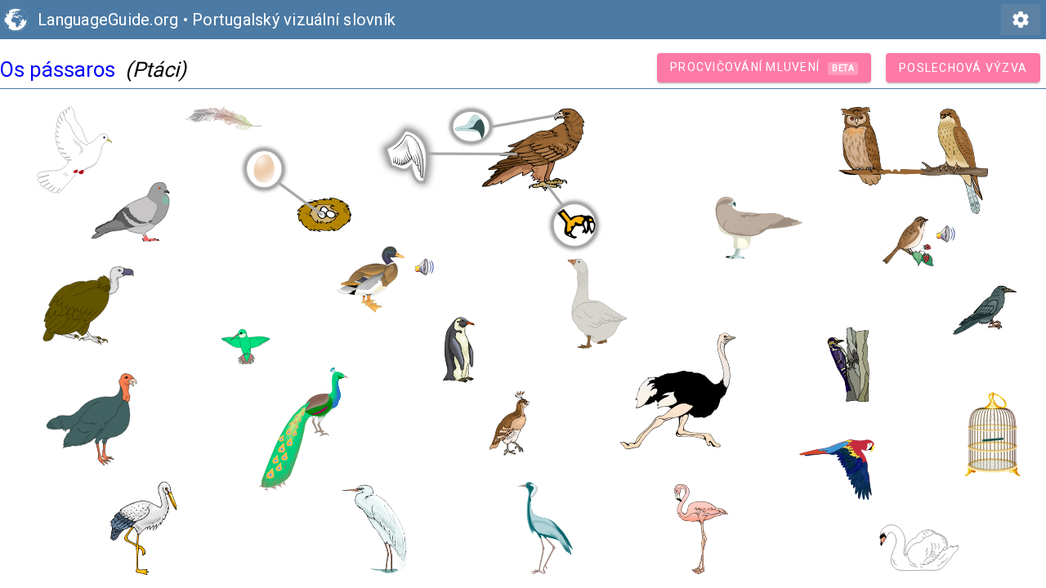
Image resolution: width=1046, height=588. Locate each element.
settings (1020, 19)
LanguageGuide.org (108, 19)
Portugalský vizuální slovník (294, 19)
